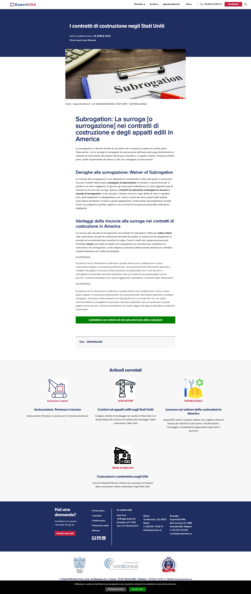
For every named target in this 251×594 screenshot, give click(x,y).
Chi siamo (138, 4)
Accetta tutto (137, 589)
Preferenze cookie (115, 589)
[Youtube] (99, 538)
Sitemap (96, 530)
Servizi (153, 4)
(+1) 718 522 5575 (129, 526)
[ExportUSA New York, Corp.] (23, 5)
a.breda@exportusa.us (181, 533)
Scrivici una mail (65, 533)
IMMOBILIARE (94, 342)
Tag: (82, 342)
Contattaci (233, 4)
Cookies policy (98, 520)
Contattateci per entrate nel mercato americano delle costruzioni (125, 320)
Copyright (96, 515)
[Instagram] (94, 538)
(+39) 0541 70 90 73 (153, 526)
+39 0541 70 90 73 (212, 4)
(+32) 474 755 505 (179, 530)
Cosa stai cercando (245, 4)
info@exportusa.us (152, 530)
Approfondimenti (171, 4)
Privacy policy (98, 510)
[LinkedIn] (103, 538)
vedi (57, 398)
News (189, 4)
